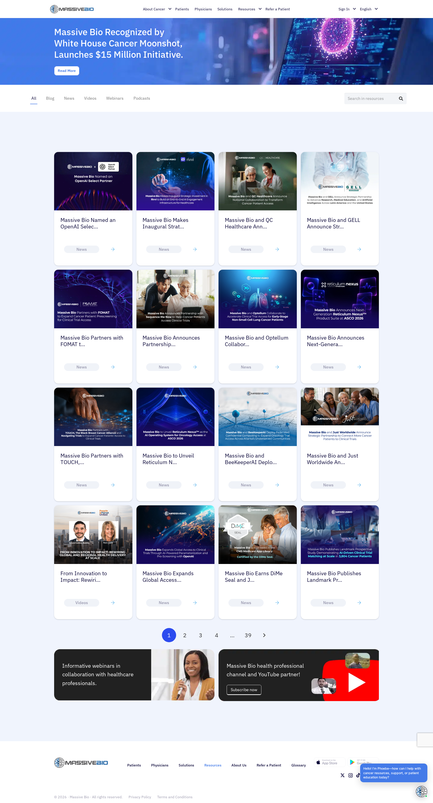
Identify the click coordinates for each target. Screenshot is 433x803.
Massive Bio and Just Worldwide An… (332, 458)
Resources (212, 765)
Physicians (159, 765)
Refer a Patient (269, 765)
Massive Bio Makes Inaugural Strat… (166, 223)
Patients (134, 765)
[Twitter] (342, 775)
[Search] (401, 98)
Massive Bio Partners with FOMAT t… (91, 340)
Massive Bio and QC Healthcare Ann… (249, 223)
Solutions (186, 765)
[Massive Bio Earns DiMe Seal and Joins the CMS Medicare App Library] (258, 508)
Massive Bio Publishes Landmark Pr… (334, 576)
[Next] (264, 635)
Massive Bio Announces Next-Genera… (335, 340)
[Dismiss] (426, 764)
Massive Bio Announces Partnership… (171, 340)
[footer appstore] (329, 762)
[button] (394, 772)
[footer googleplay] (363, 762)
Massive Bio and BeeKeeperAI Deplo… (251, 458)
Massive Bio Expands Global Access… (168, 576)
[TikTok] (358, 775)
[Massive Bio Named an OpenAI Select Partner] (93, 154)
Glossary (298, 765)
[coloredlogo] (72, 9)
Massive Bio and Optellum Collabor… (256, 340)
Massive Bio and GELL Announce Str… (333, 223)
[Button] (112, 249)
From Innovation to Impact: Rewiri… (83, 576)
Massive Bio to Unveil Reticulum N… (168, 458)
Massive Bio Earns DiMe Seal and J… (254, 576)
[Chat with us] (421, 791)
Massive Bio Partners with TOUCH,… (91, 458)
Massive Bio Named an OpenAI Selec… (88, 223)
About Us (238, 765)
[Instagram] (350, 775)
